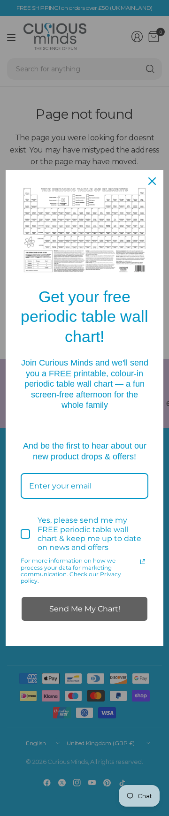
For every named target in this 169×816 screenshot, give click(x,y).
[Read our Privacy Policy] (142, 561)
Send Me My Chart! (84, 608)
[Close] (152, 181)
